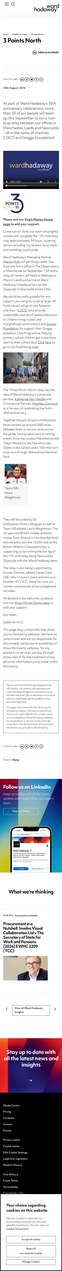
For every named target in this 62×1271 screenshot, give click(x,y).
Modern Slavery (12, 1165)
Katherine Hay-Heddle (30, 399)
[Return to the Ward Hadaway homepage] (46, 8)
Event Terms (10, 1180)
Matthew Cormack (45, 404)
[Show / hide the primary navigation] (7, 4)
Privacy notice (11, 1140)
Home (6, 35)
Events (7, 1130)
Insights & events (19, 35)
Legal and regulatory (15, 1158)
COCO (22, 311)
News (15, 760)
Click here (44, 343)
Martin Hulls (11, 262)
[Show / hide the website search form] (13, 4)
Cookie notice (11, 1146)
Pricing (7, 1111)
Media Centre (11, 1105)
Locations (9, 1118)
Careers (8, 1124)
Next (55, 1009)
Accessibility (10, 1187)
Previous (7, 1009)
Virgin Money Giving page (28, 222)
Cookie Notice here (17, 1228)
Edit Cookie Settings (15, 1152)
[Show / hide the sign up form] (31, 1080)
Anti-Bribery (10, 1174)
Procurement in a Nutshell (26, 915)
